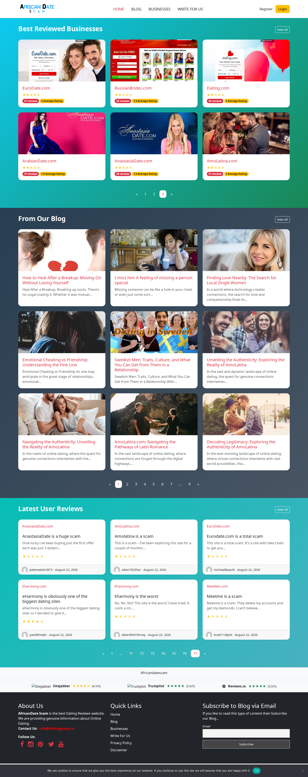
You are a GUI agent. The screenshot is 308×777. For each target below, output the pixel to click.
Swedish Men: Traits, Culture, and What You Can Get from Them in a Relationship (152, 365)
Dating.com (218, 88)
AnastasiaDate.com (133, 161)
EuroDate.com (36, 88)
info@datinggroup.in (56, 728)
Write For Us (120, 735)
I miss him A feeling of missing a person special (153, 280)
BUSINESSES (160, 9)
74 (163, 653)
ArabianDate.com (39, 161)
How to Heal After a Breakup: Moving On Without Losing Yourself (61, 280)
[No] (303, 771)
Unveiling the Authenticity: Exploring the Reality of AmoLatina (246, 362)
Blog (114, 721)
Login (282, 9)
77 (195, 653)
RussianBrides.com (133, 88)
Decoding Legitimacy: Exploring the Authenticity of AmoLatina (241, 444)
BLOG (136, 9)
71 (131, 653)
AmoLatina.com (222, 161)
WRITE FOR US (190, 9)
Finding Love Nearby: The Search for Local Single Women (241, 280)
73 (152, 653)
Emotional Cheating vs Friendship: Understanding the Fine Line (55, 362)
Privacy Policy (121, 743)
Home (115, 714)
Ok (257, 770)
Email (206, 726)
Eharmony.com (34, 586)
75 (174, 653)
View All (282, 30)
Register (266, 9)
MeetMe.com (217, 586)
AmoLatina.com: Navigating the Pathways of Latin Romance (145, 444)
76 (184, 653)
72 (142, 653)
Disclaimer (118, 750)
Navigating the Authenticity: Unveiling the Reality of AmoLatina (58, 444)
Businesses (119, 728)
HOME (118, 9)
